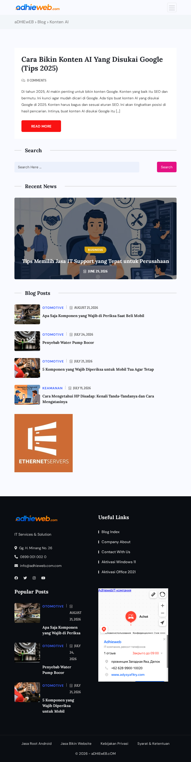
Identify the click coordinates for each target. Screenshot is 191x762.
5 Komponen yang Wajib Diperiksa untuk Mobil (58, 706)
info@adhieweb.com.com (40, 565)
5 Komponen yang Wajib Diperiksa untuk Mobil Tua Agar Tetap (98, 369)
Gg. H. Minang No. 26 (35, 548)
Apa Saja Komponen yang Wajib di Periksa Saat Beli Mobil (93, 315)
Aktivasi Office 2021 (119, 571)
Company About (116, 541)
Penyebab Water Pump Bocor (68, 342)
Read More (41, 126)
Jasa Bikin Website (76, 743)
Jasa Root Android (36, 743)
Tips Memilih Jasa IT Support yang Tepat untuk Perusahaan (95, 261)
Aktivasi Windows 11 (119, 561)
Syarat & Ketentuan (153, 743)
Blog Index (110, 531)
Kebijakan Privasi (114, 743)
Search (167, 167)
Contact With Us (116, 551)
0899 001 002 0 (32, 557)
